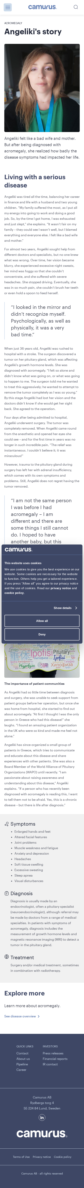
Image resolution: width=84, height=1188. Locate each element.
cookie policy (14, 592)
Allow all (42, 620)
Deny (42, 634)
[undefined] (42, 7)
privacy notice (61, 588)
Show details (62, 608)
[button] (8, 7)
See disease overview (20, 1016)
